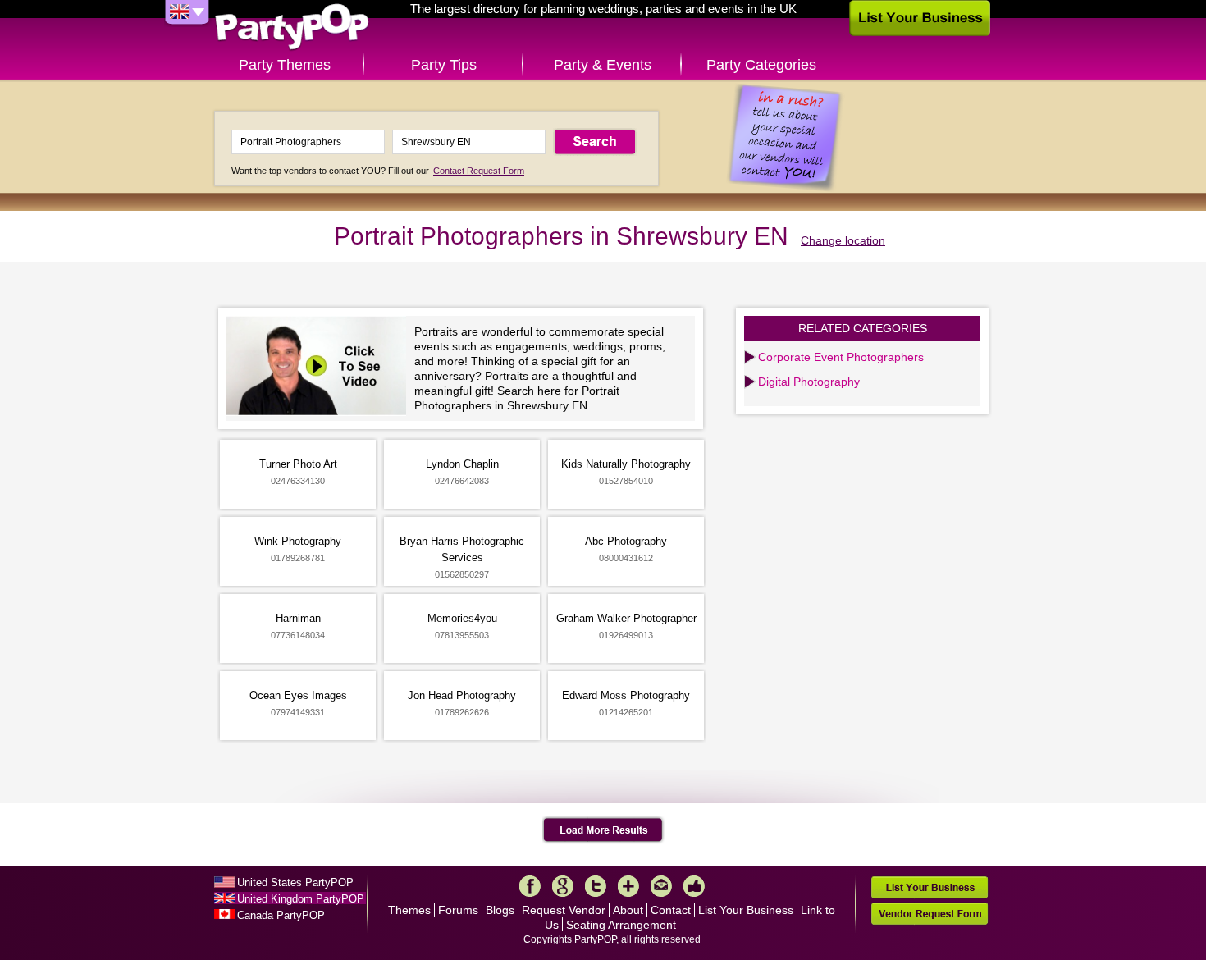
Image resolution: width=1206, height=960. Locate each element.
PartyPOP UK (292, 27)
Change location (843, 240)
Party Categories (761, 65)
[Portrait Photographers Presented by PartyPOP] (320, 368)
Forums (458, 910)
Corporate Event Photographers (841, 356)
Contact (671, 910)
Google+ (562, 886)
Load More (603, 830)
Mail (661, 886)
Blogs (500, 910)
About (628, 910)
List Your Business (745, 910)
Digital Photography (809, 381)
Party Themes (285, 65)
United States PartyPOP (295, 882)
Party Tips (444, 65)
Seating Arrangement (621, 924)
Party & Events (602, 65)
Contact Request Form (478, 171)
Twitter (595, 886)
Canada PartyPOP (281, 915)
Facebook (530, 886)
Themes (409, 910)
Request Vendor (563, 910)
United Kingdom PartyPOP (300, 899)
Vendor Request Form (929, 914)
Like (694, 886)
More (628, 886)
